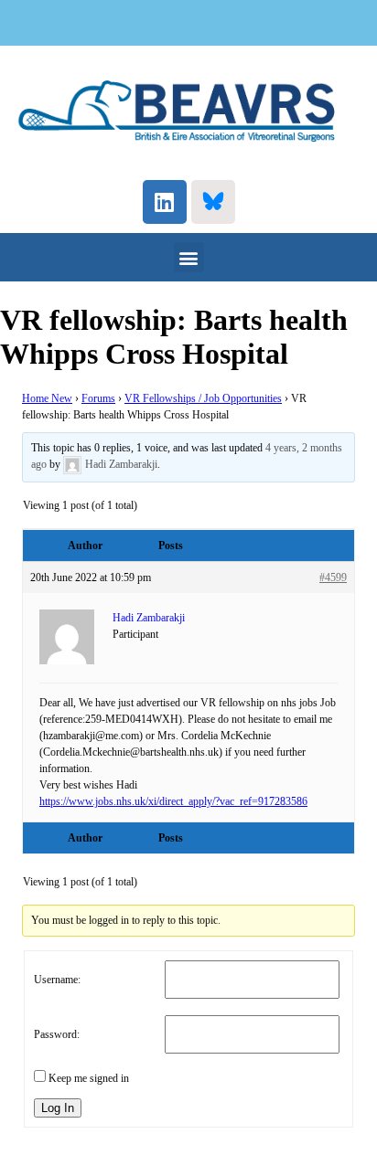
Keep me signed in (88, 1078)
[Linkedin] (165, 202)
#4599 (333, 577)
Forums (98, 398)
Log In (57, 1108)
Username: (57, 979)
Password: (57, 1034)
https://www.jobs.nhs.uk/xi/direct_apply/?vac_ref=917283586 (173, 801)
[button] (189, 257)
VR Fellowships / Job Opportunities (203, 398)
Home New (47, 398)
